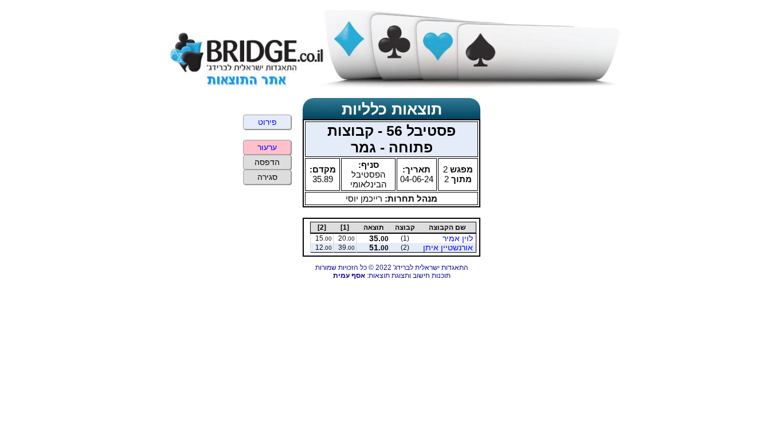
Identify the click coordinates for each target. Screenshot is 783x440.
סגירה (267, 177)
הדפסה (267, 162)
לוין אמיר (458, 238)
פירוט (267, 122)
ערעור (267, 147)
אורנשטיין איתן (448, 247)
